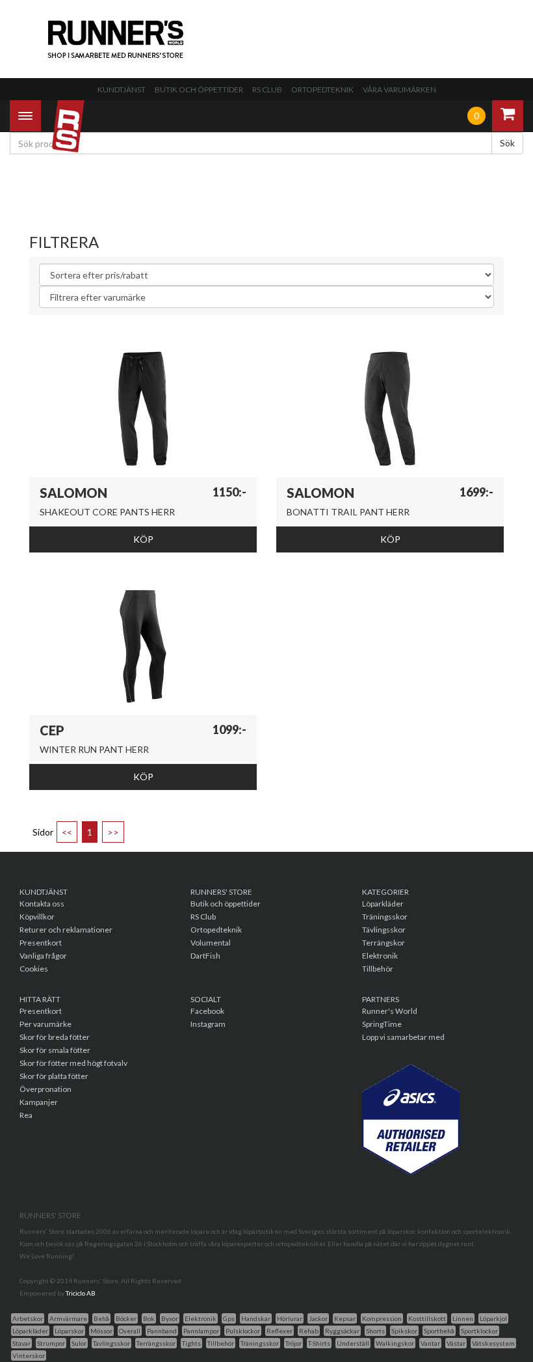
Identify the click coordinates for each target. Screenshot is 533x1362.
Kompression (382, 1318)
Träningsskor (385, 916)
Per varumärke (46, 1024)
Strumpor (51, 1343)
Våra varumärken (399, 89)
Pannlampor (201, 1331)
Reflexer (279, 1331)
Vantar (430, 1343)
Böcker (126, 1318)
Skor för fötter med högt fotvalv (73, 1063)
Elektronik (380, 955)
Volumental (210, 942)
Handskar (255, 1318)
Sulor (79, 1343)
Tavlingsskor (111, 1343)
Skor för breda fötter (55, 1037)
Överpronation (46, 1089)
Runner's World (389, 1011)
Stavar (21, 1343)
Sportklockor (479, 1331)
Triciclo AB (81, 1293)
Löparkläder (383, 903)
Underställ (353, 1343)
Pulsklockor (243, 1331)
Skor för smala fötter (55, 1050)
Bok (149, 1318)
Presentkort (41, 942)
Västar (456, 1343)
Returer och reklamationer (66, 929)
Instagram (208, 1024)
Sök (507, 142)
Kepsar (345, 1318)
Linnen (462, 1318)
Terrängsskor (156, 1343)
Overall (129, 1331)
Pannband (162, 1331)
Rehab (308, 1331)
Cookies (34, 969)
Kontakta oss (42, 903)
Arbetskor (27, 1318)
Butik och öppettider (199, 89)
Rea (26, 1115)
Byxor (169, 1318)
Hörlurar (289, 1318)
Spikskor (404, 1331)
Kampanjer (39, 1102)
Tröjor (293, 1343)
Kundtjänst (122, 89)
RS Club (267, 89)
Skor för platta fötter (54, 1076)
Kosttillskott (427, 1318)
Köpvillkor (37, 916)
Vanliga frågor (43, 955)
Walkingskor (395, 1343)
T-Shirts (319, 1343)
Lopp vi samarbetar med (403, 1037)
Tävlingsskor (384, 929)
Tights (191, 1343)
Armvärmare (68, 1318)
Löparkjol (493, 1318)
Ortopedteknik (322, 89)
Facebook (207, 1011)
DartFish (205, 955)
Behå (101, 1318)
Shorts (375, 1331)
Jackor (318, 1318)
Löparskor (69, 1331)
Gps (229, 1318)
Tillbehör (377, 969)
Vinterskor (28, 1355)
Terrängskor (383, 942)
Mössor (101, 1331)
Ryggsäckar (342, 1331)
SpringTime (382, 1024)
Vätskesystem (493, 1343)
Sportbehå (439, 1331)
